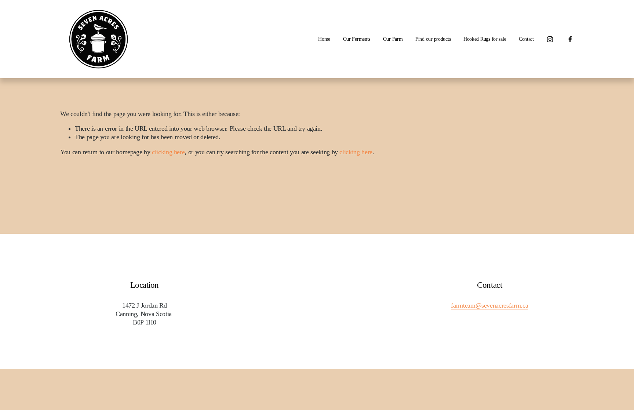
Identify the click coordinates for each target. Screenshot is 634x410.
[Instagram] (550, 39)
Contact (526, 39)
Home (324, 39)
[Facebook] (570, 39)
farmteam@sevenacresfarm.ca (489, 305)
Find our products (433, 39)
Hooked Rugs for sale (484, 39)
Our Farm (393, 39)
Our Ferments (357, 39)
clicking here (168, 152)
